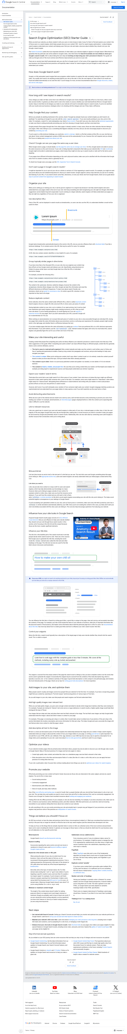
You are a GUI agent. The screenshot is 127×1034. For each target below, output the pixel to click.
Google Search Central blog (38, 941)
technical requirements (106, 121)
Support (47, 2)
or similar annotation (42, 497)
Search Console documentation (67, 1013)
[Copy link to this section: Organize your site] (48, 183)
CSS (101, 149)
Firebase (62, 1023)
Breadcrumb (72, 210)
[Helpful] (110, 17)
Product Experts (107, 947)
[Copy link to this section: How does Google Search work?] (61, 72)
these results (71, 121)
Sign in (123, 2)
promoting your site (41, 131)
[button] (11, 16)
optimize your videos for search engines (98, 763)
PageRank (80, 853)
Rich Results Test (97, 1008)
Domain (56, 240)
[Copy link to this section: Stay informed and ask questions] (56, 934)
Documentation (35, 2)
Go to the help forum (31, 1005)
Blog (54, 2)
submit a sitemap (69, 134)
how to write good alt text (73, 738)
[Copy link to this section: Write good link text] (42, 471)
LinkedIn (48, 950)
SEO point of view (55, 880)
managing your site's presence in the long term (83, 920)
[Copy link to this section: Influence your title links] (49, 531)
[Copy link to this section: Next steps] (40, 910)
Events (73, 2)
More (80, 2)
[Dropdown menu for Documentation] (42, 2)
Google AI (87, 1023)
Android (47, 1023)
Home (30, 17)
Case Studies (62, 1016)
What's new (62, 2)
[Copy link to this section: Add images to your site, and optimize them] (71, 688)
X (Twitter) (57, 950)
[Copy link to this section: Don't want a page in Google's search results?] (67, 167)
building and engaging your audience (80, 796)
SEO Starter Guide (64, 1008)
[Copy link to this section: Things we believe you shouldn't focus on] (69, 816)
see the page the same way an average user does (71, 147)
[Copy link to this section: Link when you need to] (44, 483)
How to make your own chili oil (52, 557)
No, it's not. (76, 902)
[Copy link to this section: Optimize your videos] (50, 745)
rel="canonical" (61, 328)
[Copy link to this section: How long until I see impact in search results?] (73, 95)
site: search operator (71, 119)
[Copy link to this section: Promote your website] (51, 770)
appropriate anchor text (49, 476)
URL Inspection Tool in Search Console (68, 162)
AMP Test (95, 1013)
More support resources (31, 1013)
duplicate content (81, 302)
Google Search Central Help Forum (83, 941)
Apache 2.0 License (109, 973)
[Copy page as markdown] (90, 38)
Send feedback (107, 22)
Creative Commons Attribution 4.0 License (72, 973)
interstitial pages (66, 400)
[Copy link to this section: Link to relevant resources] (51, 407)
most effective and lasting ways (45, 792)
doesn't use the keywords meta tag (50, 838)
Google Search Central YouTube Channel (85, 952)
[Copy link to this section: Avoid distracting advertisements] (57, 394)
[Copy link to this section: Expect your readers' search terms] (58, 374)
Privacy (32, 1030)
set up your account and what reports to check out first (66, 916)
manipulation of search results (67, 809)
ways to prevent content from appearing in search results (46, 177)
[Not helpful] (113, 17)
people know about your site (53, 138)
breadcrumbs (34, 866)
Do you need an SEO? (65, 1005)
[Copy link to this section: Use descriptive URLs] (47, 199)
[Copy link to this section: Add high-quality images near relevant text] (64, 702)
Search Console (118, 7)
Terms (27, 1030)
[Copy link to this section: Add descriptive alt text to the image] (59, 728)
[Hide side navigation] (21, 1031)
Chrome (55, 1023)
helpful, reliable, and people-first (52, 367)
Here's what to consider (84, 87)
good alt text (95, 734)
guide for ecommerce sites (52, 291)
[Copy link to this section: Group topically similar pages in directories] (64, 262)
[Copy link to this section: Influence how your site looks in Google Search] (75, 514)
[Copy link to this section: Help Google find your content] (59, 113)
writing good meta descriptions (74, 681)
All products (96, 1023)
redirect (76, 326)
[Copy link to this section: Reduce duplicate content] (51, 298)
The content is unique (39, 356)
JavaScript (109, 149)
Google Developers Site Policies (41, 974)
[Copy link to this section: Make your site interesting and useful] (65, 337)
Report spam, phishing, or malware (34, 1011)
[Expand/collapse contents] (38, 21)
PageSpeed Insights (98, 1011)
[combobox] (96, 2)
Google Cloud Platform (75, 1023)
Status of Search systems (66, 1011)
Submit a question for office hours (34, 1008)
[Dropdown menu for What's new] (68, 2)
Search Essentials (36, 51)
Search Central (18, 2)
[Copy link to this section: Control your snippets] (48, 632)
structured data (99, 244)
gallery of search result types (100, 927)
